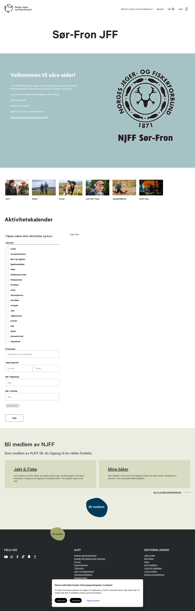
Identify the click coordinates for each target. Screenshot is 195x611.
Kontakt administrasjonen (85, 555)
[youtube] (5, 557)
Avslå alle (76, 600)
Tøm (14, 418)
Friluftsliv (14, 284)
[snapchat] (29, 557)
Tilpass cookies (93, 600)
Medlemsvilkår (80, 577)
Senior (13, 331)
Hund (12, 289)
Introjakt (14, 305)
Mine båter (149, 558)
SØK (169, 9)
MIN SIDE (160, 9)
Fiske (12, 269)
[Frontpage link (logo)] (8, 9)
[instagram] (11, 557)
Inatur (146, 562)
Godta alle (61, 600)
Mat (12, 325)
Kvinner (13, 320)
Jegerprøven (16, 315)
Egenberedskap (17, 264)
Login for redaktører (153, 568)
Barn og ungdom (17, 259)
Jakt (12, 310)
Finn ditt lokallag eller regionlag (137, 9)
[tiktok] (23, 557)
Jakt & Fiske (149, 555)
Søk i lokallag (11, 390)
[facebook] (17, 557)
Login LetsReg (150, 571)
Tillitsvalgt (79, 568)
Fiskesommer (16, 279)
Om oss (77, 562)
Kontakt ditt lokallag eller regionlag (89, 558)
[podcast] (35, 557)
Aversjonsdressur (18, 254)
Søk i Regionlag (12, 376)
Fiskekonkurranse (18, 274)
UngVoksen (15, 341)
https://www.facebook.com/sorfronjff (29, 117)
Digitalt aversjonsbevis (154, 574)
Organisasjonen (81, 565)
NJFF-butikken (150, 565)
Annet (13, 248)
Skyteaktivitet (16, 336)
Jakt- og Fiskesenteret (84, 571)
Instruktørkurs (16, 295)
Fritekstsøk (10, 348)
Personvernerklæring (83, 574)
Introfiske (14, 300)
